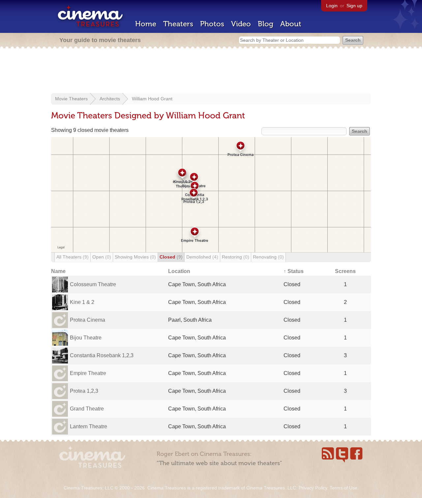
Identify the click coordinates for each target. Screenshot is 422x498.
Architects (110, 98)
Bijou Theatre (86, 337)
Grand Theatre (87, 408)
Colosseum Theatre (93, 284)
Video (241, 23)
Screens (345, 271)
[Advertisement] (211, 71)
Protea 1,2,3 (84, 391)
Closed (171, 257)
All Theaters (72, 257)
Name (58, 271)
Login (332, 5)
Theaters (178, 23)
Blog (265, 23)
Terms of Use (343, 487)
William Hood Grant (152, 98)
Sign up (354, 5)
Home (145, 23)
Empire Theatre (88, 373)
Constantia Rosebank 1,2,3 (102, 355)
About (290, 23)
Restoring (235, 257)
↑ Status (294, 271)
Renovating (268, 257)
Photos (212, 23)
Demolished (202, 257)
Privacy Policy (313, 487)
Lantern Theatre (88, 426)
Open (101, 257)
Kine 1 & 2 (82, 302)
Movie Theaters (71, 98)
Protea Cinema (87, 320)
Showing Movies (135, 257)
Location (179, 271)
